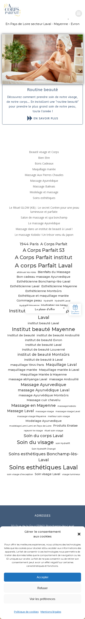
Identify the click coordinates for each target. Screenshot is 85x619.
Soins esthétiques (44, 198)
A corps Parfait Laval (43, 265)
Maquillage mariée (44, 169)
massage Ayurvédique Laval (43, 390)
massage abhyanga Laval (27, 379)
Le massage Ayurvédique (44, 223)
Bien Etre (44, 158)
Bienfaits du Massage (54, 272)
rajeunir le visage (33, 430)
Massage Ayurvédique (44, 181)
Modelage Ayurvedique (44, 421)
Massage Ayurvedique (43, 384)
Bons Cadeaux (44, 163)
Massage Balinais (44, 186)
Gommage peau (29, 300)
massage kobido (67, 406)
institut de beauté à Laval (43, 359)
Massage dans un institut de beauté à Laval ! (44, 229)
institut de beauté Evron (43, 340)
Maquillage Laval (61, 364)
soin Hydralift (63, 443)
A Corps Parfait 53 (43, 250)
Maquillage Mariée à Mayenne (43, 374)
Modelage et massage (44, 192)
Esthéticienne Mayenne (59, 286)
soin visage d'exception (20, 474)
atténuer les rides (26, 272)
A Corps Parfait (53, 244)
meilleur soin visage (59, 416)
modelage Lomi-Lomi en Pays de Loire (30, 426)
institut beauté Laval (43, 323)
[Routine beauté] (42, 59)
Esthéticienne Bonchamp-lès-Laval (43, 281)
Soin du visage (35, 442)
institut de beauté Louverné (43, 349)
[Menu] (78, 13)
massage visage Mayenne (31, 416)
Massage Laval (20, 411)
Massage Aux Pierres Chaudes (44, 175)
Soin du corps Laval (43, 435)
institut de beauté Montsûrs (43, 354)
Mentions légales (51, 611)
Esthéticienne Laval (25, 286)
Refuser (42, 588)
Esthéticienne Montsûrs (43, 291)
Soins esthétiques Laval (43, 467)
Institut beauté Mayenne (43, 329)
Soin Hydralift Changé (44, 449)
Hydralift (48, 301)
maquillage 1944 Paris (27, 365)
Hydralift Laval (62, 301)
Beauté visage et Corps (44, 152)
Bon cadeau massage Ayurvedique (43, 277)
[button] (79, 534)
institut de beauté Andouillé (58, 335)
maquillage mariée (22, 370)
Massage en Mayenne (33, 405)
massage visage (45, 411)
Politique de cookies (26, 611)
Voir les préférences (42, 599)
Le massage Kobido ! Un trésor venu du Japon (44, 235)
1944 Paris (29, 244)
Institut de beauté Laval (43, 345)
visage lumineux (71, 474)
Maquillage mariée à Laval (59, 370)
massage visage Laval (68, 411)
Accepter (42, 577)
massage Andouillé (64, 379)
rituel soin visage (53, 430)
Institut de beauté (21, 335)
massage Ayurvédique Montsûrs (44, 395)
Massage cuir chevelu (43, 400)
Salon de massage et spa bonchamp (44, 217)
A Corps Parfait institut (43, 257)
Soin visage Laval (47, 474)
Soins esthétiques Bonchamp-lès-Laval (43, 456)
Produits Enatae (65, 425)
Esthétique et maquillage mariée (43, 296)
